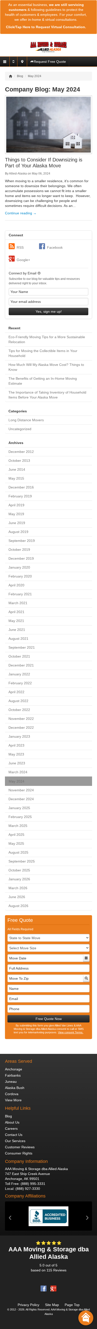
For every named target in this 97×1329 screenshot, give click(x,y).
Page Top (72, 1305)
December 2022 (21, 728)
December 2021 (21, 665)
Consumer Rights (18, 1153)
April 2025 (16, 835)
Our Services (15, 1141)
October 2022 (19, 710)
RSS (20, 247)
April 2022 (16, 692)
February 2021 (20, 594)
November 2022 (21, 719)
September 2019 (21, 541)
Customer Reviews (20, 1147)
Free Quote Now (49, 1019)
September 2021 (21, 647)
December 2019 (21, 558)
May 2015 (16, 478)
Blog (8, 1116)
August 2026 (18, 906)
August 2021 (18, 639)
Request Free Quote (50, 62)
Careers (11, 1128)
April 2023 (16, 745)
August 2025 (18, 852)
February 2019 (20, 496)
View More (13, 1100)
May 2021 (16, 621)
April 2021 (16, 612)
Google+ (23, 260)
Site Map (52, 1305)
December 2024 (21, 799)
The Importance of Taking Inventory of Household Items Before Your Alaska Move (47, 394)
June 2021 (16, 630)
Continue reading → (21, 213)
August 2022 (18, 701)
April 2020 (16, 585)
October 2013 (19, 461)
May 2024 (16, 781)
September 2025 (21, 861)
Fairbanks (13, 1075)
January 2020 (19, 567)
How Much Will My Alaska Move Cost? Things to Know (46, 367)
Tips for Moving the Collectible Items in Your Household (42, 353)
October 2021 (19, 656)
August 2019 (18, 532)
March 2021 (17, 603)
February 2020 (20, 576)
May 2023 (16, 754)
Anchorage (13, 1069)
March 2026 (17, 888)
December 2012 (21, 452)
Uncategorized (19, 429)
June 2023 (16, 763)
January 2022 (19, 674)
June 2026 (16, 897)
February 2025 (20, 817)
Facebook (55, 247)
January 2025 (19, 808)
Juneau (11, 1082)
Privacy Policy (28, 1305)
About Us (12, 1122)
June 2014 (16, 469)
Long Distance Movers (26, 420)
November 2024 (21, 790)
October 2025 (19, 870)
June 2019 (16, 523)
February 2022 (20, 683)
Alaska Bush (14, 1088)
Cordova (11, 1094)
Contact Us (13, 1135)
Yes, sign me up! (49, 311)
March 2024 (17, 772)
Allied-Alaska (18, 173)
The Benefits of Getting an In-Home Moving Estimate (42, 381)
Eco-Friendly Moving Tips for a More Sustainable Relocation (46, 339)
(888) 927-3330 (27, 1189)
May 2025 (16, 843)
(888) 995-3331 (33, 1184)
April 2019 (16, 505)
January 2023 (19, 736)
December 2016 (21, 487)
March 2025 (17, 826)
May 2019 (16, 514)
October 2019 (19, 550)
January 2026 (19, 879)
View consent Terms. (70, 1032)
